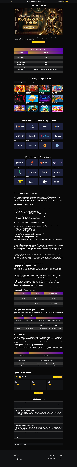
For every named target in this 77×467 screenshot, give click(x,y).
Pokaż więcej (38, 392)
